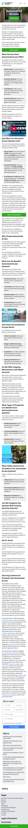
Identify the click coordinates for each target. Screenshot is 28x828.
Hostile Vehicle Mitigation (8, 807)
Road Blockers (5, 809)
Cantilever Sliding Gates (8, 811)
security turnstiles (13, 644)
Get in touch (14, 18)
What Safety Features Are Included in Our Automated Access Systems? (14, 769)
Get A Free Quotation (14, 215)
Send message (14, 727)
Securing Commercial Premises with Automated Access (13, 780)
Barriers (3, 800)
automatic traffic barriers (9, 653)
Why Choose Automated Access (12, 745)
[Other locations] (20, 3)
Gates (3, 804)
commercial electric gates (9, 620)
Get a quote (14, 826)
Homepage (4, 806)
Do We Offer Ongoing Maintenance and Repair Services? (13, 758)
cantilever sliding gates (8, 633)
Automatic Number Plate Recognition (12, 798)
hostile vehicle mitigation (9, 695)
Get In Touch (14, 50)
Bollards (3, 802)
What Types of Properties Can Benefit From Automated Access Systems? (12, 763)
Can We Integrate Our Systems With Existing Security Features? (13, 773)
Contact (3, 815)
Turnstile (3, 813)
